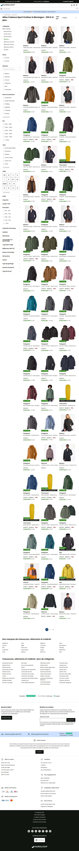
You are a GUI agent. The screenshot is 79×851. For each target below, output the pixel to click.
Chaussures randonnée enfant (29, 678)
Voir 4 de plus (6, 192)
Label (4, 196)
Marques (5, 66)
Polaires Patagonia (45, 669)
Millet (22, 645)
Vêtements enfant (45, 663)
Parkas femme (6, 665)
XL (8, 179)
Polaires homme (6, 674)
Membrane (5, 236)
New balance (62, 645)
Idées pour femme (9, 44)
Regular (5, 183)
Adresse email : (44, 716)
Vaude (42, 649)
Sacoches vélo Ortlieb (65, 674)
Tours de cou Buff (64, 678)
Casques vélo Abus (64, 680)
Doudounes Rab (63, 667)
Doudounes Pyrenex (45, 671)
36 (14, 183)
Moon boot (24, 647)
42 (13, 188)
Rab (3, 647)
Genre (4, 54)
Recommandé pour (8, 94)
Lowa (3, 652)
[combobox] (11, 69)
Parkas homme (6, 671)
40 (8, 188)
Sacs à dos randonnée (27, 665)
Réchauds (24, 663)
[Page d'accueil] (3, 14)
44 (17, 188)
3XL (17, 179)
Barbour (23, 652)
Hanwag (61, 647)
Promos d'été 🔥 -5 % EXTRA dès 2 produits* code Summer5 (39, 11)
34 (9, 183)
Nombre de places (8, 267)
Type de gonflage (8, 263)
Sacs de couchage (7, 682)
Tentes (4, 676)
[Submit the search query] (77, 9)
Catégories (5, 26)
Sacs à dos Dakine (45, 684)
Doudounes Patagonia (65, 682)
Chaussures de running (27, 674)
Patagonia (5, 643)
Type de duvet (6, 271)
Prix (3, 121)
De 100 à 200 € (8, 36)
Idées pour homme (9, 41)
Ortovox (4, 645)
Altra (22, 643)
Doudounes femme (7, 663)
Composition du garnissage (7, 240)
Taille (4, 171)
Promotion (5, 207)
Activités (6, 49)
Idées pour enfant (8, 47)
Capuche (5, 200)
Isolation (5, 232)
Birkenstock (62, 649)
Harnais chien (63, 669)
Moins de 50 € (7, 31)
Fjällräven (42, 643)
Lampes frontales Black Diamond (46, 679)
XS (8, 175)
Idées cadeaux (6, 28)
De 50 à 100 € (7, 34)
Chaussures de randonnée (28, 669)
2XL (13, 179)
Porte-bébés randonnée (27, 682)
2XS (4, 175)
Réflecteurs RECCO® (8, 248)
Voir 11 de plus (6, 117)
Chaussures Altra (63, 676)
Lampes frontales (6, 680)
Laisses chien (62, 671)
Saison (4, 260)
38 (4, 188)
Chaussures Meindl (45, 682)
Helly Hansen (24, 649)
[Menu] (1, 8)
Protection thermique (9, 228)
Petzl (60, 652)
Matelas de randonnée (8, 678)
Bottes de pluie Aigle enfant (47, 667)
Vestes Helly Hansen (45, 674)
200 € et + (6, 39)
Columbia (42, 645)
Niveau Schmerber (8, 252)
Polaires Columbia (45, 676)
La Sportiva (5, 649)
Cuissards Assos (63, 663)
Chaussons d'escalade (27, 676)
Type (4, 145)
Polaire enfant (44, 665)
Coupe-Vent (6, 203)
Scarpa (42, 647)
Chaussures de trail (26, 671)
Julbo (60, 643)
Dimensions (6, 256)
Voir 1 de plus (6, 167)
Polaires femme (6, 667)
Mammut (42, 652)
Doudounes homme (7, 669)
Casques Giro (62, 665)
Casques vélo (25, 680)
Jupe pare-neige (7, 244)
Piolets (23, 667)
